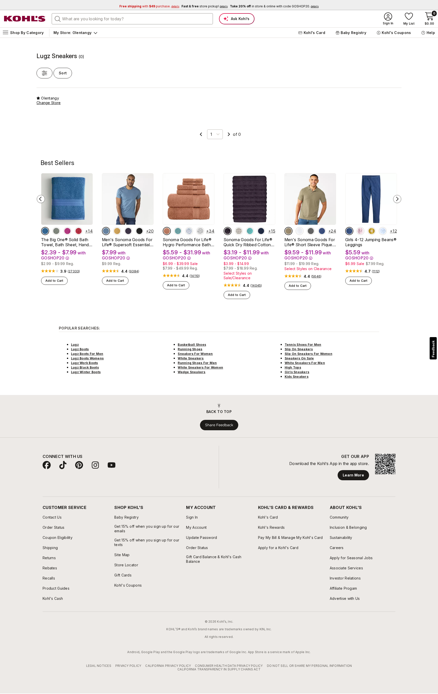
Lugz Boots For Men (87, 354)
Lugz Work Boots (84, 363)
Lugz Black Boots (85, 367)
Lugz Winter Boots (86, 372)
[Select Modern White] (300, 231)
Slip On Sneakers (299, 349)
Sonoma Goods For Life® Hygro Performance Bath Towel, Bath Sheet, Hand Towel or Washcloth (187, 242)
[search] (58, 18)
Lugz (75, 344)
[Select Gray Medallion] (200, 231)
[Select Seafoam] (250, 231)
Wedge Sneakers (191, 372)
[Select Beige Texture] (288, 231)
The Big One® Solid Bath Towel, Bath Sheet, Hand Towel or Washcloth (65, 242)
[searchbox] (132, 18)
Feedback (433, 348)
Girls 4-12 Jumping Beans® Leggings (370, 242)
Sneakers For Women (195, 354)
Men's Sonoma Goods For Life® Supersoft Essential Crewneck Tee (127, 242)
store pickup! (204, 6)
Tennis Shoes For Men (303, 344)
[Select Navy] (261, 231)
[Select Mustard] (117, 231)
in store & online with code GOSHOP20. (274, 6)
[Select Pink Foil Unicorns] (360, 231)
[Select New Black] (139, 231)
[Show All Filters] (44, 73)
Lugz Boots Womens (87, 358)
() (74, 271)
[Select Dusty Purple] (228, 231)
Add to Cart (54, 281)
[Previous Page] (201, 134)
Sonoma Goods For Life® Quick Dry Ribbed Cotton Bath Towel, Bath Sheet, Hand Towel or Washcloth (248, 242)
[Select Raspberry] (67, 231)
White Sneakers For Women (200, 367)
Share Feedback (219, 425)
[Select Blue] (45, 231)
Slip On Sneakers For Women (308, 354)
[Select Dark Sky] (106, 231)
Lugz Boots (80, 349)
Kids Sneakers (296, 376)
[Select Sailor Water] (322, 231)
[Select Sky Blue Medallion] (189, 231)
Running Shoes (190, 349)
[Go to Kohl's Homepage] (25, 19)
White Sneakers (191, 358)
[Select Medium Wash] (349, 231)
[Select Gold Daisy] (372, 231)
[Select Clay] (167, 231)
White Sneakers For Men (305, 363)
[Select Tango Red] (79, 231)
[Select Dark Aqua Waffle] (178, 231)
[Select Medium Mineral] (311, 231)
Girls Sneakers (297, 372)
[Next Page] (229, 134)
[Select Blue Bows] (383, 231)
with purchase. (149, 6)
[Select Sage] (56, 231)
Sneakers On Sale (299, 358)
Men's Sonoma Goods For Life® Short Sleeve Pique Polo (309, 242)
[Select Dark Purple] (128, 231)
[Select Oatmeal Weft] (239, 231)
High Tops (293, 367)
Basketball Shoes (192, 344)
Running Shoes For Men (197, 363)
